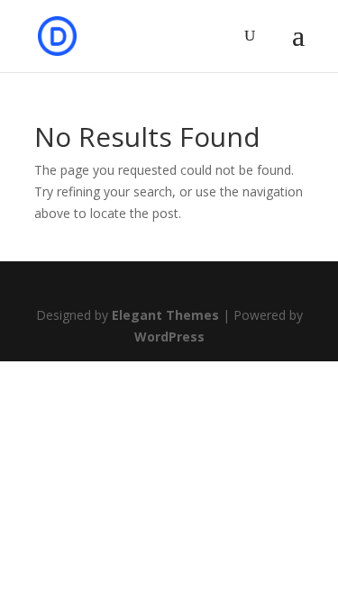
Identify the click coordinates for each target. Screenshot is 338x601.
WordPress (169, 336)
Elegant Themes (165, 314)
